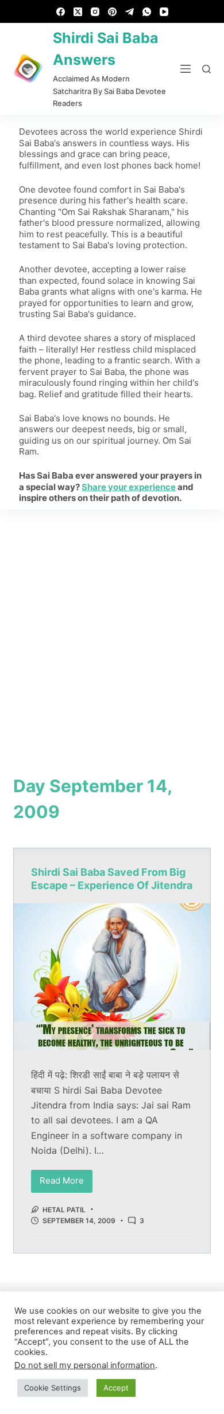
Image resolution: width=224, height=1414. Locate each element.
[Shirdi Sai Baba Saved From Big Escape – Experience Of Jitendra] (112, 976)
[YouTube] (164, 11)
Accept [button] (116, 1387)
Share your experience (129, 486)
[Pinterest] (112, 11)
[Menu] (185, 69)
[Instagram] (95, 11)
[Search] (206, 69)
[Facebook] (60, 11)
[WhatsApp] (146, 11)
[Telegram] (129, 11)
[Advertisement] (112, 627)
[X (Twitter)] (78, 11)
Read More (66, 1178)
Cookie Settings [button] (52, 1387)
